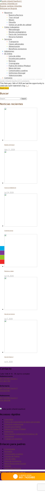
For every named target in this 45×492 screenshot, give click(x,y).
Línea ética (8, 419)
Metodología (14, 29)
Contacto (8, 78)
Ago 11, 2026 (9, 149)
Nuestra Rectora (16, 15)
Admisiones (9, 51)
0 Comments (24, 81)
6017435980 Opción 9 (8, 388)
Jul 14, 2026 (9, 276)
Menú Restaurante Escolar (15, 463)
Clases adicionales (16, 44)
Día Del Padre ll (8, 357)
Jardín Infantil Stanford (9, 81)
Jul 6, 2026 (8, 361)
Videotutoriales (15, 75)
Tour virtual (14, 17)
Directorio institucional (13, 424)
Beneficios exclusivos (18, 49)
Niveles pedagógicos (17, 32)
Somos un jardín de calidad (20, 24)
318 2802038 (5, 400)
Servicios (8, 39)
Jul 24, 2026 (9, 192)
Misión (11, 20)
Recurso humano (16, 37)
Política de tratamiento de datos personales (22, 422)
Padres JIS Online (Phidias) (20, 66)
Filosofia (12, 22)
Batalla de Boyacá (9, 145)
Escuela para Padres (12, 426)
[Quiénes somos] (20, 226)
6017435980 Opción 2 (8, 378)
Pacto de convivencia (12, 461)
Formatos (8, 451)
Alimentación (14, 46)
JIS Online (8, 53)
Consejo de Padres (12, 456)
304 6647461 (5, 390)
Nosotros (8, 12)
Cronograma (14, 63)
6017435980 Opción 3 (8, 398)
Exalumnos (8, 431)
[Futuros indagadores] (20, 183)
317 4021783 (5, 381)
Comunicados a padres (18, 70)
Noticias (12, 61)
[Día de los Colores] (20, 309)
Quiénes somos (8, 230)
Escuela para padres (17, 58)
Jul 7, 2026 (8, 319)
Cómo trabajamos (11, 27)
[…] (27, 86)
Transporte (14, 41)
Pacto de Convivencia (18, 34)
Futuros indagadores (10, 187)
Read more (4, 88)
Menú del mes (15, 68)
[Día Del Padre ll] (20, 352)
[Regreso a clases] (20, 266)
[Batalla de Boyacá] (20, 140)
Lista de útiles (15, 56)
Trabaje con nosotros (13, 439)
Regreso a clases (9, 271)
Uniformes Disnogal (17, 73)
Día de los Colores (9, 314)
